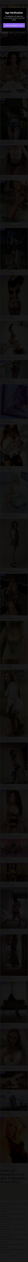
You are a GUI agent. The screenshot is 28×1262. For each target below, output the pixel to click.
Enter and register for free (14, 25)
